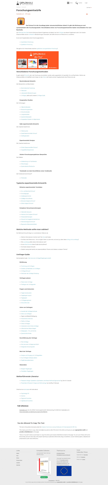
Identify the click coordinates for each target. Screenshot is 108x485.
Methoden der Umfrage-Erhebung (30, 273)
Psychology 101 (25, 393)
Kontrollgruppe (25, 193)
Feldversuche (24, 131)
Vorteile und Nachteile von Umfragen (30, 268)
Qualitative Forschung (26, 44)
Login (86, 2)
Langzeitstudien (25, 114)
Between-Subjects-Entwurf (28, 201)
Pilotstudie (24, 178)
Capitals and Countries (26, 400)
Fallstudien (24, 90)
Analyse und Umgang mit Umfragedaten (31, 355)
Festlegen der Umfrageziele (28, 284)
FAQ (17, 455)
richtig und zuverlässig (72, 239)
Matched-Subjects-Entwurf (28, 221)
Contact (18, 462)
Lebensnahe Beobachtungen (28, 93)
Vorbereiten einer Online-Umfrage (29, 326)
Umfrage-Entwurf (25, 271)
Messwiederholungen (26, 217)
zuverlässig (26, 242)
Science (23, 396)
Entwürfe (26, 75)
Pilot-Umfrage (24, 342)
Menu (71, 2)
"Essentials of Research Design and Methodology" (34, 383)
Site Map (18, 464)
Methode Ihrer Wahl (23, 32)
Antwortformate (25, 302)
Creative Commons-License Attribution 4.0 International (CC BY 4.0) (59, 427)
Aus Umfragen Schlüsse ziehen (29, 357)
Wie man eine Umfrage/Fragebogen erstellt (39, 258)
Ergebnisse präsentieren (27, 360)
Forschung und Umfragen (27, 266)
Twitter (83, 459)
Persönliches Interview (27, 318)
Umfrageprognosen (26, 300)
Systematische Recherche (28, 166)
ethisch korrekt (28, 244)
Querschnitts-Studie (26, 333)
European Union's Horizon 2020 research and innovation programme (62, 461)
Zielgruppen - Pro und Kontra (28, 331)
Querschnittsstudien (26, 117)
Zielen (44, 77)
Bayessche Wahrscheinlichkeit (29, 224)
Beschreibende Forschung (28, 88)
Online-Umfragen (25, 323)
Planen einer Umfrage (26, 282)
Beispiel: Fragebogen (26, 368)
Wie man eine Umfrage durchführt (30, 344)
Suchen (80, 2)
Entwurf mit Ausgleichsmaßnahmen (30, 219)
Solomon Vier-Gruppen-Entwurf (29, 214)
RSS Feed (86, 454)
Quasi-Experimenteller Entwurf (29, 133)
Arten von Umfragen (26, 313)
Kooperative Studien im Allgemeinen (30, 119)
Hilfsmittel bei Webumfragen (28, 328)
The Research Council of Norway (63, 454)
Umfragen (23, 95)
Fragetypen (24, 298)
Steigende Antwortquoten (28, 346)
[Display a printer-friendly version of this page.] (86, 14)
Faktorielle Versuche (26, 212)
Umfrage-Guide (41, 95)
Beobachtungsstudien (27, 109)
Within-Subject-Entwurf (27, 203)
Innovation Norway (61, 453)
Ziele (44, 237)
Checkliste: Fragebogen (27, 371)
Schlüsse (61, 32)
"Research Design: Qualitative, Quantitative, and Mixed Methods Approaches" (41, 380)
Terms (17, 457)
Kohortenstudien (25, 112)
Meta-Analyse (24, 164)
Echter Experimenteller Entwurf (29, 147)
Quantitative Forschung (27, 42)
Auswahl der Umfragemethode (29, 311)
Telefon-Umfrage (25, 321)
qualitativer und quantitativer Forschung (47, 48)
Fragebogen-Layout (26, 295)
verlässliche (32, 34)
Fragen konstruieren (26, 293)
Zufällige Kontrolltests (26, 198)
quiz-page (26, 389)
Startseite (18, 7)
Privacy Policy (19, 460)
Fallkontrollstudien (25, 107)
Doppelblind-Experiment (27, 150)
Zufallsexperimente (26, 196)
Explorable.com (20, 14)
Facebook (83, 457)
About (17, 453)
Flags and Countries (26, 398)
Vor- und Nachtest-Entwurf (28, 191)
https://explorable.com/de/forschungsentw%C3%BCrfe (33, 412)
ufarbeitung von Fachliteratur (29, 161)
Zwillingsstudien (25, 136)
